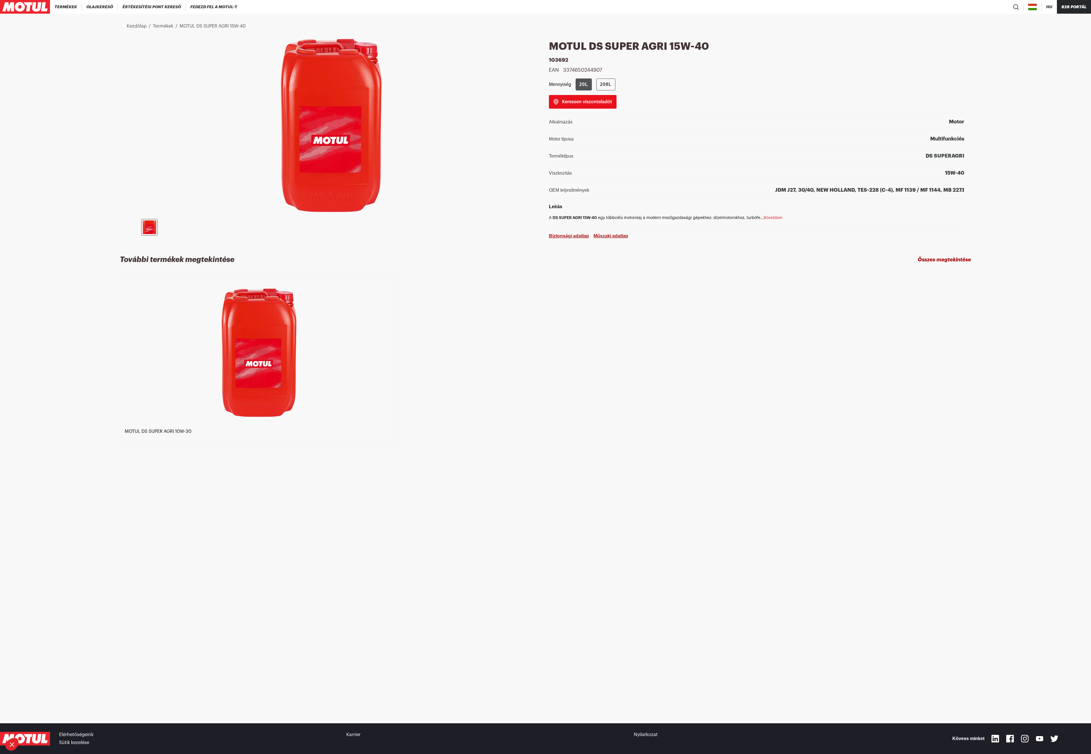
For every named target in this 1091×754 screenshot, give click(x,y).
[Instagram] (1025, 739)
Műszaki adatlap (611, 236)
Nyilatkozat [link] (646, 734)
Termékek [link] (163, 26)
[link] (583, 102)
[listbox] (545, 490)
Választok (35, 725)
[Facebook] (1010, 739)
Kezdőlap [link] (137, 26)
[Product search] (1016, 7)
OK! (95, 725)
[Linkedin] (995, 739)
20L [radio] (583, 84)
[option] (261, 490)
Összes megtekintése (944, 259)
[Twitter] (1054, 739)
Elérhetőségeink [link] (76, 734)
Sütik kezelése (74, 742)
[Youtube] (1040, 739)
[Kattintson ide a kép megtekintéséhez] (149, 227)
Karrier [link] (353, 734)
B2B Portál (1073, 7)
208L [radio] (606, 84)
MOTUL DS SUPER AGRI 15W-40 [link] (213, 26)
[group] (595, 84)
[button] (12, 744)
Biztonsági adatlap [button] (569, 236)
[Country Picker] (1033, 7)
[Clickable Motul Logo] (25, 7)
